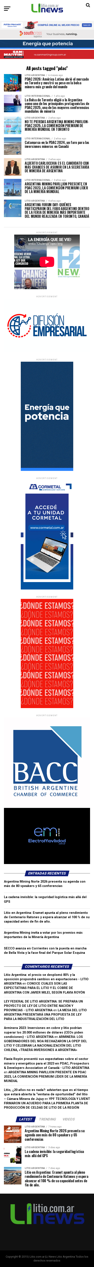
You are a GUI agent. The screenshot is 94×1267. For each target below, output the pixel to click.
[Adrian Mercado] (47, 25)
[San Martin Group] (47, 54)
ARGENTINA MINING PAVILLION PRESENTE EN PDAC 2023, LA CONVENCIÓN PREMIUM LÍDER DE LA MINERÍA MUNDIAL (45, 1076)
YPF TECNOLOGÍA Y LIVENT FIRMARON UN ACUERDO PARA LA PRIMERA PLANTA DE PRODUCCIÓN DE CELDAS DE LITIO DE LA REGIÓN (47, 1103)
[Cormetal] (47, 588)
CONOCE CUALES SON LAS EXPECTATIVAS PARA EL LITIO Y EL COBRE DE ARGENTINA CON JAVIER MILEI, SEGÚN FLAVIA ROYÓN (44, 988)
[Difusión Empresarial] (47, 351)
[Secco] (47, 44)
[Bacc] (47, 807)
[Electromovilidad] (47, 863)
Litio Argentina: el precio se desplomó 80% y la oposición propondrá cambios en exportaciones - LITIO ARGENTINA (46, 979)
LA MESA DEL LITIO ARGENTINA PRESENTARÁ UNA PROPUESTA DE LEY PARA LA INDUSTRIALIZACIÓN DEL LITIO (45, 1014)
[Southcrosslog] (47, 34)
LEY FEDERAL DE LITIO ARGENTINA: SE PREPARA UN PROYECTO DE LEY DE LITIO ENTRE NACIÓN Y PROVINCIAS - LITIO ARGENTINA (43, 1006)
